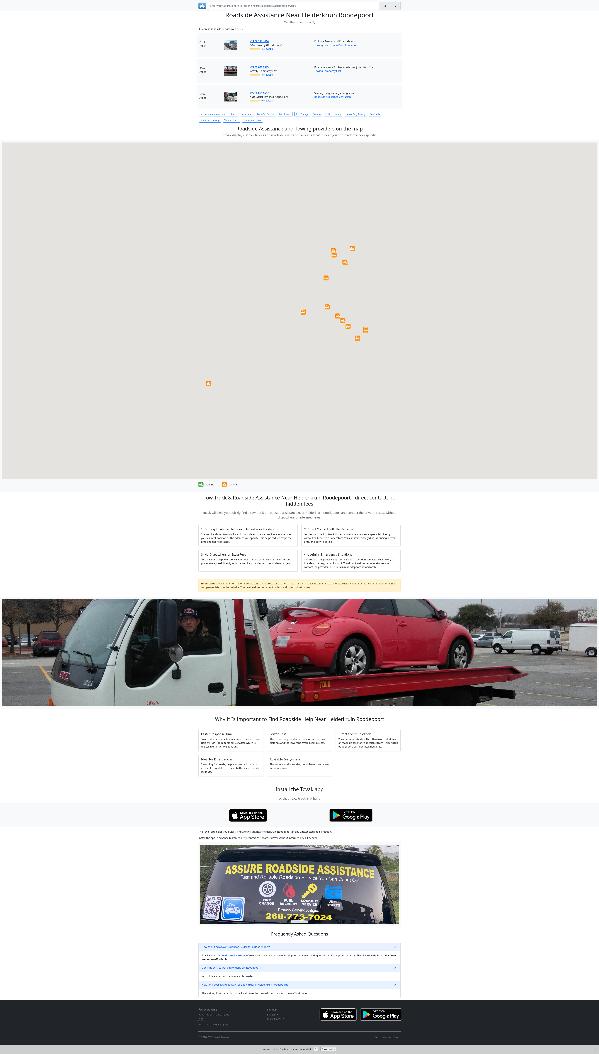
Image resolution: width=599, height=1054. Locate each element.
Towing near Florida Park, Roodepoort (336, 45)
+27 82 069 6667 (259, 93)
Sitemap (272, 1009)
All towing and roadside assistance (218, 114)
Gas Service (285, 114)
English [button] (271, 1014)
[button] (303, 312)
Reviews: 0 (267, 49)
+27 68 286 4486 (259, 41)
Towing (317, 114)
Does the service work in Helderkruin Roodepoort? (232, 967)
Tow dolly (375, 114)
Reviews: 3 (267, 100)
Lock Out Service (265, 114)
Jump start (247, 114)
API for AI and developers (213, 1024)
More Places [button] (274, 1019)
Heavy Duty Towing (355, 114)
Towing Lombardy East (327, 71)
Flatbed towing (333, 114)
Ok (316, 1049)
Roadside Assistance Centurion (332, 97)
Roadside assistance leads (213, 1014)
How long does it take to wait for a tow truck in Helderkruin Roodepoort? (245, 984)
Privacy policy (328, 1049)
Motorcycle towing (210, 120)
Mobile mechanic (252, 120)
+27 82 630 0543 (259, 67)
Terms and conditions (388, 1037)
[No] (595, 1049)
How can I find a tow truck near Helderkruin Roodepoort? (236, 947)
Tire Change (302, 114)
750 (242, 29)
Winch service (231, 120)
